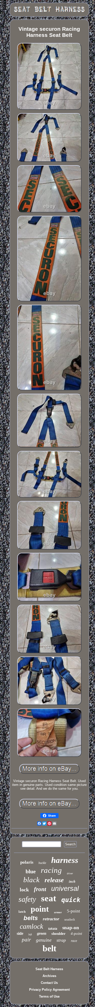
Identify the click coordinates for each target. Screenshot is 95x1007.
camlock (31, 926)
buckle (42, 863)
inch (72, 881)
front (40, 889)
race (74, 941)
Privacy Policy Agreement (49, 989)
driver (70, 873)
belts (31, 917)
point (40, 908)
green (41, 933)
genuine (43, 940)
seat (48, 898)
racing (51, 870)
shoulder (58, 934)
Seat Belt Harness (49, 969)
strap (61, 940)
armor (58, 912)
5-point (73, 911)
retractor (51, 918)
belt (49, 948)
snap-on (70, 927)
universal (65, 888)
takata (52, 928)
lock (24, 889)
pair (26, 940)
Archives (49, 976)
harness (64, 860)
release (54, 880)
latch (22, 911)
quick (70, 900)
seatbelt (69, 919)
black (31, 880)
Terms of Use (49, 996)
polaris (26, 862)
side (20, 933)
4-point (76, 934)
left (30, 934)
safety (27, 899)
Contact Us (49, 983)
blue (31, 871)
